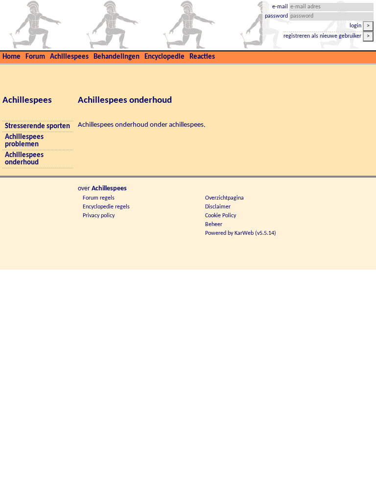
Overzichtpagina (224, 198)
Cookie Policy (220, 216)
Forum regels (99, 198)
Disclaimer (218, 207)
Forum (35, 57)
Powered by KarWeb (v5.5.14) (240, 233)
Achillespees (69, 57)
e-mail (280, 7)
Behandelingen (117, 57)
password (277, 16)
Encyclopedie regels (106, 207)
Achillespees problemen (24, 141)
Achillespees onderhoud (24, 159)
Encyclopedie (164, 57)
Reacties (202, 57)
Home (11, 57)
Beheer (213, 225)
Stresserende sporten (37, 126)
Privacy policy (99, 216)
